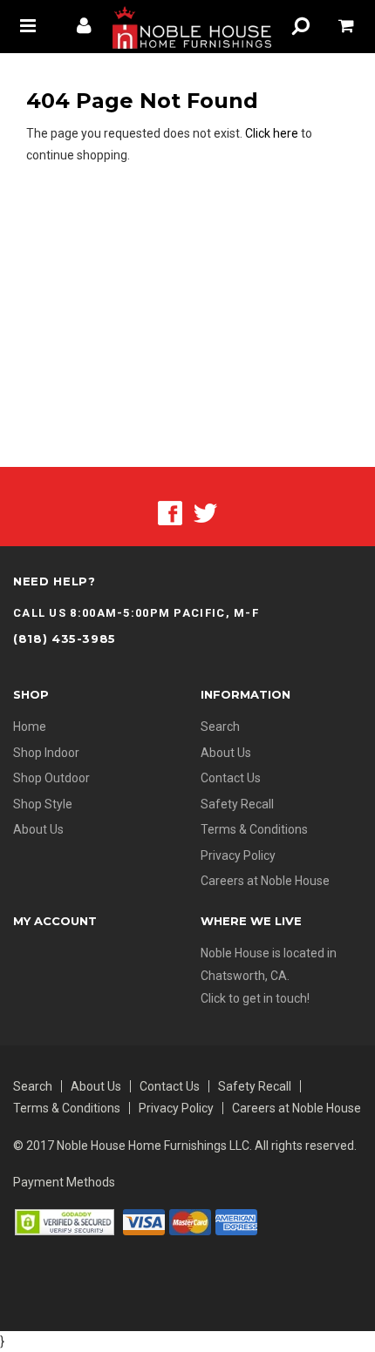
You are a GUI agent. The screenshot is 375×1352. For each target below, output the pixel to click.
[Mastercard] (190, 1220)
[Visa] (144, 1220)
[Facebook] (170, 512)
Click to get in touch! (255, 998)
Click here (273, 133)
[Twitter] (205, 512)
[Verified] (64, 1220)
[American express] (236, 1220)
